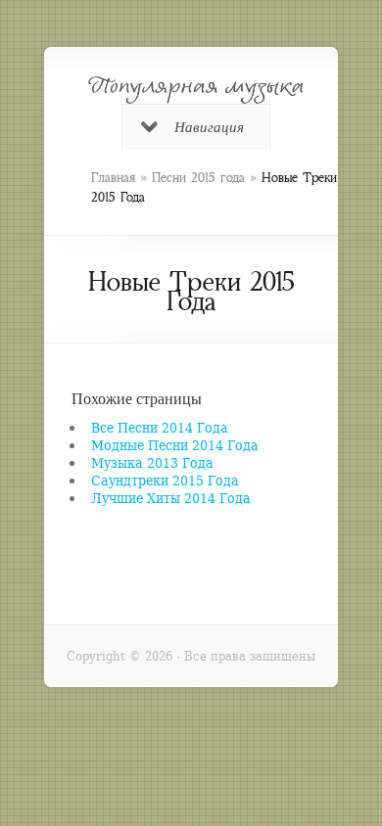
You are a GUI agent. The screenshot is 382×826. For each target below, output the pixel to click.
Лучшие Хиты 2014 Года (171, 497)
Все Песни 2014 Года (159, 427)
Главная (113, 177)
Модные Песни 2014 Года (175, 445)
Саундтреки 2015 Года (165, 480)
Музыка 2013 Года (152, 462)
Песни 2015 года (198, 177)
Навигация (209, 126)
